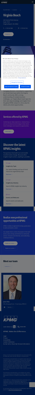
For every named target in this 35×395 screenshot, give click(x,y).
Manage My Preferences (17, 82)
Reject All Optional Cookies (11, 86)
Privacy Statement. (22, 77)
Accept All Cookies (25, 86)
